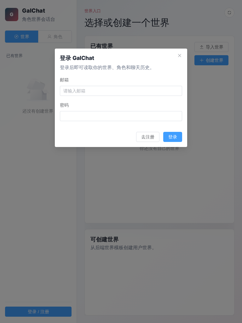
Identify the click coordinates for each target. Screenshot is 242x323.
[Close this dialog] (179, 56)
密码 (64, 105)
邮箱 (64, 79)
